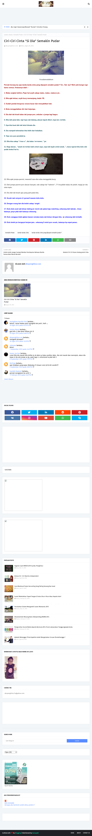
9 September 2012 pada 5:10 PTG (21, 367)
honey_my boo (15, 353)
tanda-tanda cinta (23, 232)
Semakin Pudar (18, 35)
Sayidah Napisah (16, 371)
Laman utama (8, 35)
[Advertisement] (43, 16)
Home (72, 833)
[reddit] (63, 412)
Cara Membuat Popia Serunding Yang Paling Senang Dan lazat (34, 586)
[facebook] (12, 412)
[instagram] (29, 418)
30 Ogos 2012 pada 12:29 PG (19, 341)
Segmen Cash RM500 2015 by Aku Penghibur (28, 566)
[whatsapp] (63, 418)
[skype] (79, 418)
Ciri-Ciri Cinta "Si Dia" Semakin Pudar (15, 300)
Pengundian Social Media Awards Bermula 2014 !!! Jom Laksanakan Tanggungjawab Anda (43, 627)
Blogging (18, 833)
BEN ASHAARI (9, 803)
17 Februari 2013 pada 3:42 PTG (21, 375)
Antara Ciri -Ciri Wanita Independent (26, 576)
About (79, 833)
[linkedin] (46, 412)
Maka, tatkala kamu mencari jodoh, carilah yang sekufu (29, 28)
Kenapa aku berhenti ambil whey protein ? (20, 805)
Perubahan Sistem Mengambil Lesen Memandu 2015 (31, 606)
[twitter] (29, 412)
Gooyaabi (35, 833)
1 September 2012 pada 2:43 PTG (21, 349)
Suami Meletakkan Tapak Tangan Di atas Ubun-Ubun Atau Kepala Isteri (37, 596)
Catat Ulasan (8, 379)
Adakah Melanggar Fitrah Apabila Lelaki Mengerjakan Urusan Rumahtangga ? (39, 637)
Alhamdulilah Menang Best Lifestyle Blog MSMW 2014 (31, 617)
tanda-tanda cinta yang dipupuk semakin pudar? (47, 232)
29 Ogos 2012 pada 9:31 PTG (19, 325)
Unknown (13, 345)
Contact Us (86, 833)
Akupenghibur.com (11, 46)
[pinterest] (79, 412)
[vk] (12, 418)
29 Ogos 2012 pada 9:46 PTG (19, 333)
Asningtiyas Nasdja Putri (18, 322)
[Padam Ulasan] (30, 325)
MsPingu (13, 363)
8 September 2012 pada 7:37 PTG (21, 359)
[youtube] (46, 418)
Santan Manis (14, 329)
